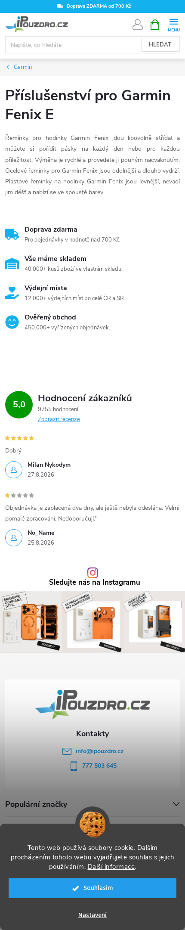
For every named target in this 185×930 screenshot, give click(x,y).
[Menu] (173, 24)
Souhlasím (98, 888)
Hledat (160, 45)
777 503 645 (99, 766)
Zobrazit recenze (59, 419)
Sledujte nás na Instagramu (94, 582)
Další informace (111, 866)
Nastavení (92, 915)
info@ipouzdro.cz (99, 751)
